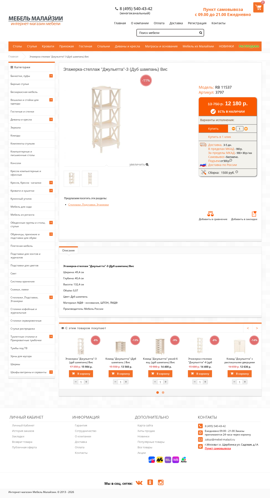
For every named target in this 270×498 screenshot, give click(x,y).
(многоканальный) (135, 13)
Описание (68, 250)
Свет (13, 273)
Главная (120, 23)
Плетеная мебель (22, 246)
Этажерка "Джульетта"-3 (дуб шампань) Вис (81, 360)
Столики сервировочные (26, 320)
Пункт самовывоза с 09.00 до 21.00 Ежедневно (223, 12)
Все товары (145, 447)
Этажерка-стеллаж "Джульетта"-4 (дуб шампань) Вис (200, 360)
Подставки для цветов (24, 265)
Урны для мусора (21, 356)
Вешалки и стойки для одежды (25, 101)
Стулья (32, 46)
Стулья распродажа (23, 328)
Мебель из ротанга (22, 214)
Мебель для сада (21, 206)
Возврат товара (22, 442)
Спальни (103, 46)
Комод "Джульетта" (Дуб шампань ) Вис (120, 360)
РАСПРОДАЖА (249, 46)
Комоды (15, 135)
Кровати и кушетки (22, 190)
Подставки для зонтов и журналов (25, 255)
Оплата (159, 23)
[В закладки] (254, 214)
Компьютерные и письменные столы (23, 153)
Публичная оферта (24, 447)
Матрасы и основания (161, 46)
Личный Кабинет (23, 425)
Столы (17, 46)
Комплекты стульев (23, 143)
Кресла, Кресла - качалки (26, 182)
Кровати (48, 46)
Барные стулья (20, 84)
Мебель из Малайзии (198, 46)
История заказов (23, 431)
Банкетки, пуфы (20, 76)
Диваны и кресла (127, 46)
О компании (140, 23)
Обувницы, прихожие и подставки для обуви (25, 236)
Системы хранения (23, 281)
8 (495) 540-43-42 (136, 8)
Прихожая (66, 46)
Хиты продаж (146, 431)
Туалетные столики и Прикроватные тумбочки (26, 338)
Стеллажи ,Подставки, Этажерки (24, 299)
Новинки (143, 436)
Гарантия (81, 425)
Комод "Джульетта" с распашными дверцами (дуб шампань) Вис (239, 360)
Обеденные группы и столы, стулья (28, 224)
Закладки (18, 436)
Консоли (16, 163)
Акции (142, 453)
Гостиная (85, 46)
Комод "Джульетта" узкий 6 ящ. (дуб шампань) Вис (160, 360)
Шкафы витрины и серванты (28, 372)
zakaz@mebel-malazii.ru (220, 439)
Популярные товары (151, 442)
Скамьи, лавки (20, 289)
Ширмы (15, 364)
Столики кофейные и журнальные (24, 310)
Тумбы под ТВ (19, 348)
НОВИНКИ (226, 46)
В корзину (83, 373)
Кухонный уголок (21, 198)
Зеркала (16, 127)
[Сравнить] (210, 214)
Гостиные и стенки (22, 111)
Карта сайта (145, 425)
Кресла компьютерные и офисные (26, 172)
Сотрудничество (85, 431)
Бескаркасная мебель (24, 92)
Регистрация (197, 23)
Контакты (218, 23)
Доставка (176, 23)
